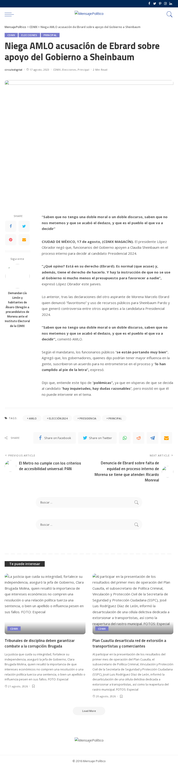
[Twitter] (154, 3)
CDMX (11, 35)
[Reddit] (138, 438)
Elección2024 (58, 418)
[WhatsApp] (124, 438)
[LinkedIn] (170, 3)
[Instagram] (165, 3)
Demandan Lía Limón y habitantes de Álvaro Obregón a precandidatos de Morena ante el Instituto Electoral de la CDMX (17, 309)
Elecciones (29, 35)
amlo (33, 418)
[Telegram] (152, 438)
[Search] (168, 14)
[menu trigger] (10, 14)
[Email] (24, 239)
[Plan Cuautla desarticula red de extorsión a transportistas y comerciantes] (132, 604)
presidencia (87, 418)
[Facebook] (149, 3)
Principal (50, 35)
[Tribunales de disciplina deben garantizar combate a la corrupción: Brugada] (45, 604)
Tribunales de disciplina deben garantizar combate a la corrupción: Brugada (40, 643)
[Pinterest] (160, 3)
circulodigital (13, 69)
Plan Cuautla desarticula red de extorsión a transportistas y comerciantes (129, 643)
